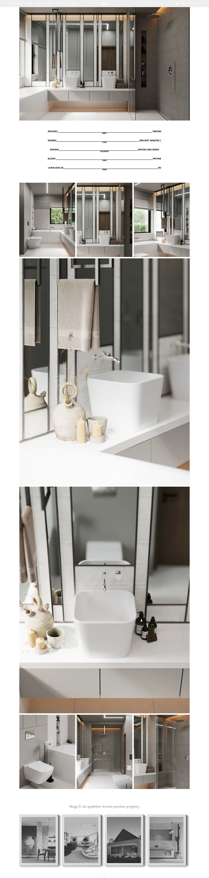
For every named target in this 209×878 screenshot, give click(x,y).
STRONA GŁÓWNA (14, 3)
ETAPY (48, 3)
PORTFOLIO (59, 3)
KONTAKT (72, 3)
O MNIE (29, 3)
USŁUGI (39, 3)
